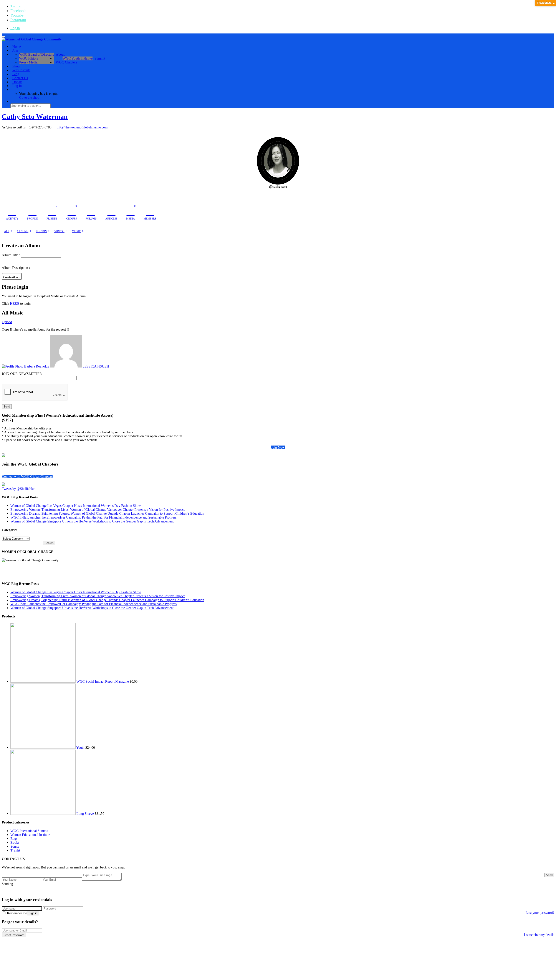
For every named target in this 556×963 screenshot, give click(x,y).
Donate (17, 82)
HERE (14, 303)
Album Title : (11, 255)
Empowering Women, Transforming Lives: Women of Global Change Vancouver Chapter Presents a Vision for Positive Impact (97, 509)
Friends (52, 212)
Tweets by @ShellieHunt (19, 489)
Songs (14, 846)
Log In (15, 28)
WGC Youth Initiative (78, 58)
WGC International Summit (29, 831)
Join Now (278, 447)
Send (549, 875)
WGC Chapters (66, 62)
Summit (99, 58)
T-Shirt (15, 850)
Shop (16, 66)
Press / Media (28, 62)
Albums (24, 231)
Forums (91, 218)
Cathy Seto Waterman (35, 116)
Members (150, 218)
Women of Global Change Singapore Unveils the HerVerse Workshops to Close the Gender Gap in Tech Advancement (92, 521)
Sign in (33, 913)
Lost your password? (540, 913)
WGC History (28, 58)
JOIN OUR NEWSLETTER (22, 374)
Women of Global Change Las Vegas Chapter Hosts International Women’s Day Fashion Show (75, 505)
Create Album (11, 277)
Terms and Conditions (321, 891)
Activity (12, 218)
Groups (71, 212)
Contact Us (20, 78)
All (8, 231)
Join (15, 50)
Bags (13, 838)
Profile (32, 218)
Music (77, 231)
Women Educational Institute (30, 835)
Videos (60, 231)
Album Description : (16, 267)
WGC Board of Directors (36, 54)
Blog (15, 74)
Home (16, 46)
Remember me (16, 913)
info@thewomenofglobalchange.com (82, 127)
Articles (111, 218)
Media (131, 212)
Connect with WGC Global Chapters (27, 476)
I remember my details (539, 934)
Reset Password (13, 935)
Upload (7, 322)
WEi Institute (21, 70)
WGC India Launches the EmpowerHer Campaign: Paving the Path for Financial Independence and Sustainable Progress (93, 517)
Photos (43, 231)
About (60, 54)
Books (14, 842)
